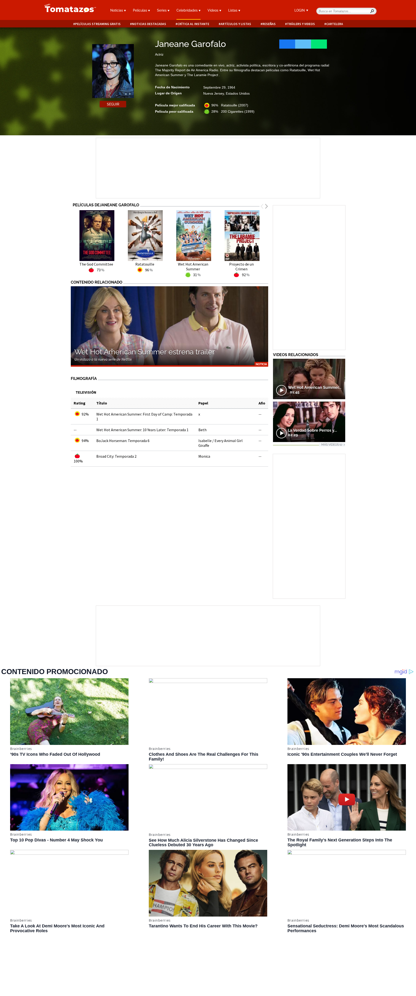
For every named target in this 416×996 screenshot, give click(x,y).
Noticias (117, 10)
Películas (140, 10)
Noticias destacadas (149, 24)
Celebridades (187, 10)
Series (162, 10)
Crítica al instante (193, 24)
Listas (233, 10)
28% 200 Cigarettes (232, 111)
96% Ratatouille (229, 105)
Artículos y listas (236, 24)
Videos (213, 10)
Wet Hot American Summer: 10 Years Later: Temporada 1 (142, 429)
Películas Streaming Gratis (98, 24)
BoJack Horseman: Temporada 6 (123, 440)
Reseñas (269, 24)
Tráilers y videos (301, 24)
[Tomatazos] (68, 10)
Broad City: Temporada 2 (116, 456)
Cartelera (334, 24)
